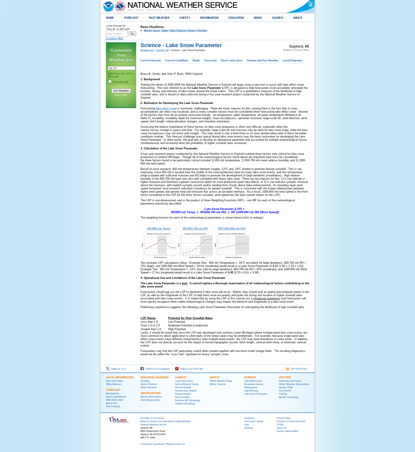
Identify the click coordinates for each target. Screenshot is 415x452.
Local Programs (292, 60)
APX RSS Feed (298, 368)
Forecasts (210, 60)
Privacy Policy (121, 95)
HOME (110, 17)
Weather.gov (147, 50)
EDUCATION (236, 17)
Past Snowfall (182, 397)
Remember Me (120, 82)
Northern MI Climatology (187, 400)
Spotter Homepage (288, 397)
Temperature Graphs (186, 390)
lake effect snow (166, 108)
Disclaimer (249, 418)
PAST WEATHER (159, 17)
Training (283, 393)
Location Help (114, 38)
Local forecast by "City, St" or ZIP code (118, 27)
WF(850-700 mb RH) (195, 228)
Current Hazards (150, 60)
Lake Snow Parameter (255, 393)
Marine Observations (151, 396)
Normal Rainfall (183, 387)
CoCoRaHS (285, 390)
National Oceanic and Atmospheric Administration (165, 421)
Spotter (285, 377)
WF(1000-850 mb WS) (232, 228)
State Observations (150, 399)
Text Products (113, 406)
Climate (180, 377)
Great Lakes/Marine (116, 396)
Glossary (248, 427)
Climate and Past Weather (263, 60)
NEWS (258, 17)
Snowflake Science (253, 384)
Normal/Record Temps (186, 384)
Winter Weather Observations (294, 384)
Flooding (144, 380)
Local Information (119, 377)
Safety (215, 377)
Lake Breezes (251, 390)
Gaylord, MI (162, 50)
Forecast (113, 390)
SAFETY (184, 17)
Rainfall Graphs (183, 393)
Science (250, 377)
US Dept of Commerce (152, 418)
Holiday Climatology (185, 403)
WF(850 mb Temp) (158, 228)
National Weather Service (153, 424)
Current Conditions (176, 60)
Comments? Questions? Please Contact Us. (162, 444)
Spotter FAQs (286, 387)
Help (246, 424)
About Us (281, 427)
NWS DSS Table (114, 399)
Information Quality (253, 421)
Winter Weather (148, 387)
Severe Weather (148, 384)
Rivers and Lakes (232, 60)
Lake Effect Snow (253, 380)
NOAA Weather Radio (221, 380)
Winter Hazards (218, 384)
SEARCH (277, 17)
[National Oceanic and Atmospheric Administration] (107, 6)
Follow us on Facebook (157, 368)
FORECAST (131, 17)
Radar (196, 60)
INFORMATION (209, 17)
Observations (150, 393)
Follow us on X (117, 368)
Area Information (114, 380)
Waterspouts (250, 387)
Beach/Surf (111, 403)
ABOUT (297, 17)
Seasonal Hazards (154, 377)
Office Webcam (113, 384)
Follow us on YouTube (191, 368)
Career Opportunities (287, 431)
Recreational (112, 393)
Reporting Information (290, 380)
